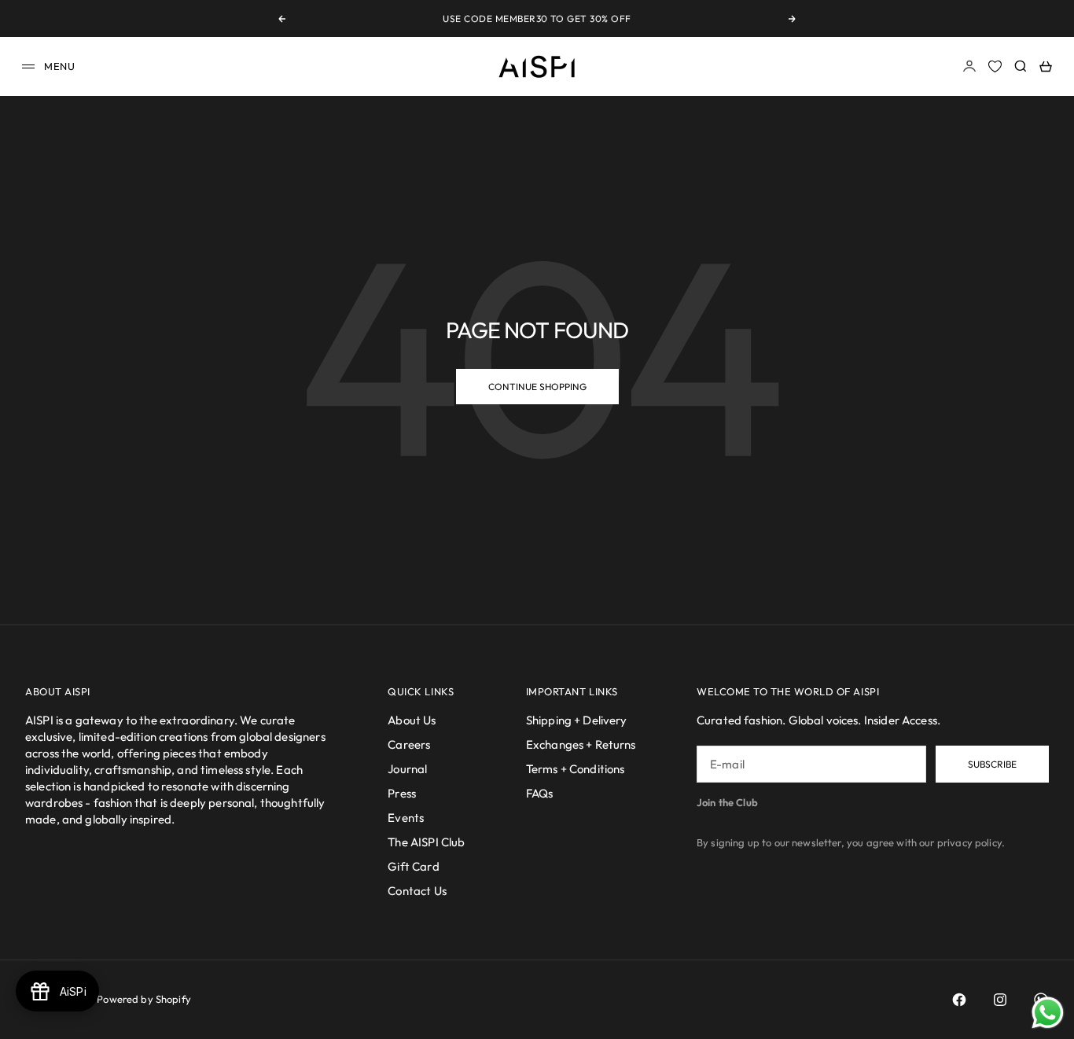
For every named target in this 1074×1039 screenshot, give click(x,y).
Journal (407, 768)
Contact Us (417, 890)
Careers (409, 744)
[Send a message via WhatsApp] (1047, 1012)
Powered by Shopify (144, 999)
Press (402, 793)
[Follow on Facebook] (959, 1000)
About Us (412, 720)
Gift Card (413, 866)
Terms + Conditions (575, 768)
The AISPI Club (426, 842)
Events (406, 817)
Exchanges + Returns (581, 744)
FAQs (540, 793)
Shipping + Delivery (576, 720)
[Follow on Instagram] (1000, 1000)
